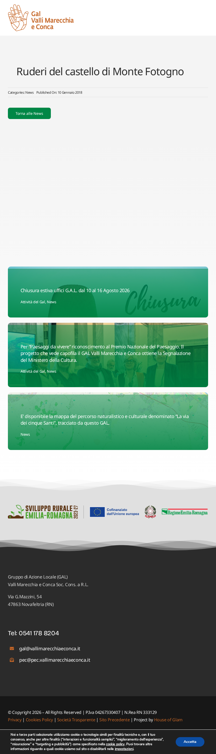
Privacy (15, 720)
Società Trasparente (76, 720)
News (29, 92)
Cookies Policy (39, 720)
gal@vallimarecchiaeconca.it (49, 648)
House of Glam (168, 720)
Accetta (190, 741)
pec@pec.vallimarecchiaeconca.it (54, 660)
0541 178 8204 (39, 633)
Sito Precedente (114, 720)
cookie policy (115, 744)
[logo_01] (41, 6)
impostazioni (124, 749)
